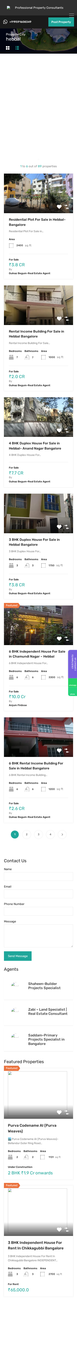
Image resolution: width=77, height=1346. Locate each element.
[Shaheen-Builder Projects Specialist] (15, 986)
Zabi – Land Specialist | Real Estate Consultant (48, 1011)
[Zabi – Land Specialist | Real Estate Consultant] (15, 1011)
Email (7, 886)
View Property (38, 205)
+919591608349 (20, 22)
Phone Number (14, 904)
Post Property (61, 22)
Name (8, 869)
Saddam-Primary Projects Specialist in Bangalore (46, 1039)
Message (10, 921)
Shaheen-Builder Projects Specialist (44, 986)
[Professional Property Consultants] (38, 7)
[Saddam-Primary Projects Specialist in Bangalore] (15, 1037)
